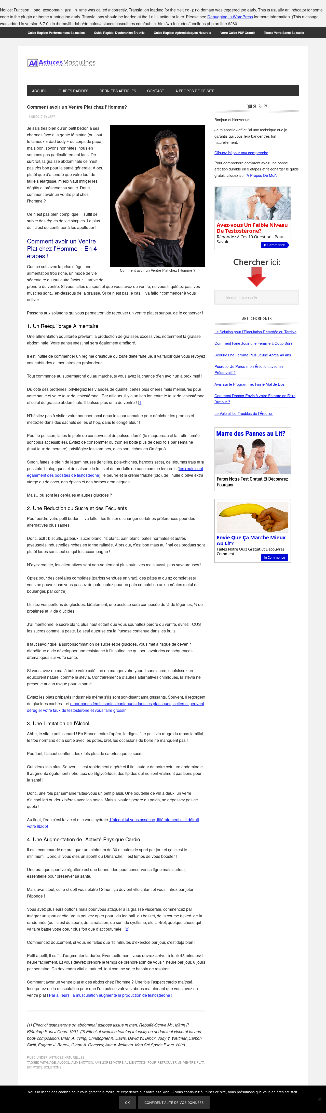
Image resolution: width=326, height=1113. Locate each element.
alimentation (82, 1062)
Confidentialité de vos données (173, 1103)
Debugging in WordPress (230, 17)
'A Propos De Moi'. (261, 175)
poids (37, 1067)
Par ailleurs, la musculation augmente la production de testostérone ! (110, 995)
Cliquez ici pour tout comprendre (241, 152)
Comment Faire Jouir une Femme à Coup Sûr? (253, 343)
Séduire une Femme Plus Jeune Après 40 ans (252, 354)
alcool (63, 1062)
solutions (52, 1067)
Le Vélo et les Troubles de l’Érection (243, 413)
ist (29, 1067)
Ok (127, 1103)
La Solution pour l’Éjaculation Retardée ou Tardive (255, 331)
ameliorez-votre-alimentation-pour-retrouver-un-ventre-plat (149, 1062)
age (52, 1062)
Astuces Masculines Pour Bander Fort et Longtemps (61, 65)
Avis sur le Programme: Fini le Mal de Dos (249, 384)
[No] (319, 1099)
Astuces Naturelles (67, 1057)
